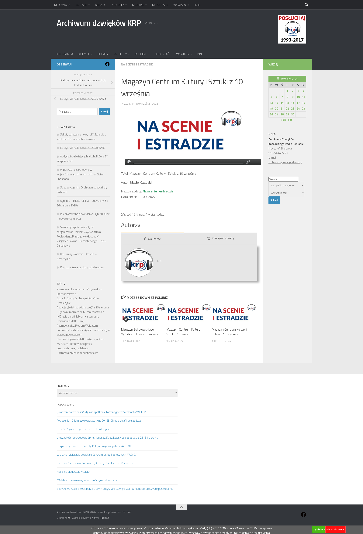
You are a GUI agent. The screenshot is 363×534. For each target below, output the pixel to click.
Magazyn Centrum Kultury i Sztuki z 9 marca (184, 332)
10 (298, 97)
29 (287, 114)
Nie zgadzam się (335, 529)
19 (271, 108)
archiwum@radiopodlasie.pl (285, 162)
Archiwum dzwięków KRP (99, 22)
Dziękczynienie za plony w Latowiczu (82, 267)
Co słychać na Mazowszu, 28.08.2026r (82, 148)
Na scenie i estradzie (137, 64)
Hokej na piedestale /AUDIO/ (74, 471)
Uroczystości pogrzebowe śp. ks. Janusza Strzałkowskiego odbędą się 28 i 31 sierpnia (107, 437)
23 (292, 108)
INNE (197, 4)
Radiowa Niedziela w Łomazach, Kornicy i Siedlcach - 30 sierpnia (95, 463)
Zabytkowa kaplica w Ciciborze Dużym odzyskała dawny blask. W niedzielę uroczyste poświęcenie (115, 489)
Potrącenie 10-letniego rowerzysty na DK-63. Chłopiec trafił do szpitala (99, 420)
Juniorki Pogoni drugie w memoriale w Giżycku (83, 429)
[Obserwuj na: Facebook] (107, 64)
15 (287, 102)
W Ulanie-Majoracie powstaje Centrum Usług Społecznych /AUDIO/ (97, 454)
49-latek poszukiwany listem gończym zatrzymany (87, 480)
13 (276, 102)
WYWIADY (179, 4)
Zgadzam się (320, 529)
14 (282, 102)
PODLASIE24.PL (65, 404)
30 (292, 114)
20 (276, 108)
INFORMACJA (62, 4)
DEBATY (100, 4)
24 (298, 108)
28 (282, 114)
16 (292, 102)
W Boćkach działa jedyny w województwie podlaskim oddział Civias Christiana (80, 174)
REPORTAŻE (160, 4)
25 (303, 108)
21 (282, 108)
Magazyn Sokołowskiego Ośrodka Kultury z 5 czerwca (139, 332)
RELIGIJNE (138, 4)
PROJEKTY (117, 4)
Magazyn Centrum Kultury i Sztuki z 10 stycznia (229, 332)
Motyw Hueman (100, 518)
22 (287, 108)
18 (303, 102)
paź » (291, 120)
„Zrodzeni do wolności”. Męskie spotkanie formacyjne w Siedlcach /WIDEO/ (101, 412)
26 (271, 114)
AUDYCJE (81, 4)
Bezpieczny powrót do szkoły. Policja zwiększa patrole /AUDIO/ (94, 446)
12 (271, 102)
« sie (283, 120)
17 (298, 102)
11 (303, 97)
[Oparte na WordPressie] (69, 518)
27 (276, 114)
